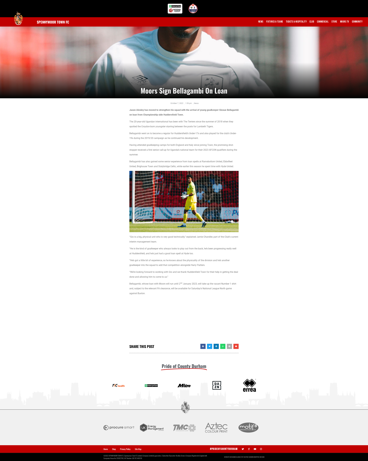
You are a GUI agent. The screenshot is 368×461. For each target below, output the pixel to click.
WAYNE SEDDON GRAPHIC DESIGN (254, 457)
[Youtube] (255, 449)
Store (334, 21)
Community (357, 21)
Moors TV (344, 21)
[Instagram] (261, 449)
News (260, 21)
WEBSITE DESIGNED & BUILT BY (234, 457)
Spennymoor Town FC (53, 22)
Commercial (323, 21)
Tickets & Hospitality (296, 21)
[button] (203, 346)
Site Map (138, 449)
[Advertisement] (184, 321)
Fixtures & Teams (274, 21)
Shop (114, 449)
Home (105, 449)
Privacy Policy (125, 449)
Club (311, 21)
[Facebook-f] (249, 449)
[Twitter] (242, 449)
